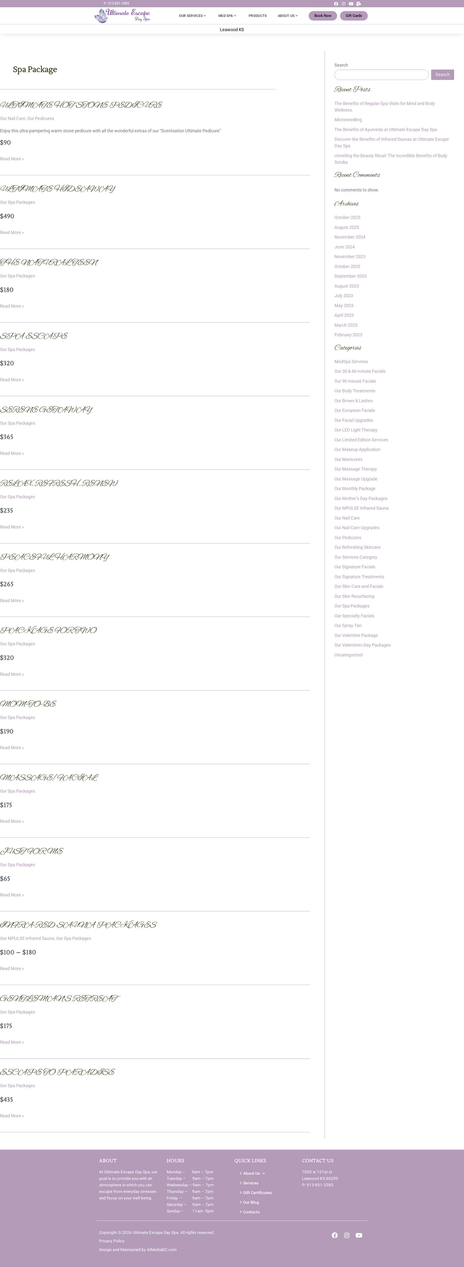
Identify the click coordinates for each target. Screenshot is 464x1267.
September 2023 (350, 276)
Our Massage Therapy (355, 469)
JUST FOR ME (31, 851)
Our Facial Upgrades (353, 420)
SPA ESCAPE (33, 336)
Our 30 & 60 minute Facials (359, 371)
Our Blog (251, 1202)
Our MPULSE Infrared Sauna (27, 938)
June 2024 (344, 246)
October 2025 (347, 217)
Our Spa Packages (17, 202)
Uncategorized (348, 654)
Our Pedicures (40, 118)
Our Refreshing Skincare (357, 547)
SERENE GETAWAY (46, 410)
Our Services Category (355, 557)
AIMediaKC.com (162, 1249)
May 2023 (344, 305)
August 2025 (346, 227)
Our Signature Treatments (359, 576)
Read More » (12, 158)
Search (341, 65)
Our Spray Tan (348, 625)
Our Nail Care (12, 118)
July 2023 (343, 295)
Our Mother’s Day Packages (360, 498)
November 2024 (349, 236)
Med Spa (225, 16)
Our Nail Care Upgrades (356, 527)
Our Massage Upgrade (355, 478)
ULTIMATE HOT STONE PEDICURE (81, 105)
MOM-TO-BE (28, 704)
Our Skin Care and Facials (358, 586)
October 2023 (347, 266)
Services (251, 1183)
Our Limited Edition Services (361, 439)
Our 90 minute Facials (355, 381)
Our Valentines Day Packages (362, 645)
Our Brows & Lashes (353, 400)
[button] (265, 1173)
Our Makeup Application (357, 449)
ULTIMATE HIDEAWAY (57, 189)
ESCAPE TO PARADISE (57, 1072)
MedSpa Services (351, 361)
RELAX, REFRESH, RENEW (58, 484)
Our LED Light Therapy (355, 429)
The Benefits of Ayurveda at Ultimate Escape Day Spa (385, 129)
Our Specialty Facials (354, 615)
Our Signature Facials (354, 566)
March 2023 (345, 325)
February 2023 (348, 334)
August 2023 (346, 286)
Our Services (191, 16)
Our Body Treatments (354, 390)
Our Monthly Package (355, 488)
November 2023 (349, 256)
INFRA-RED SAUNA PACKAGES (78, 925)
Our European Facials (354, 410)
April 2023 (344, 315)
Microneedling (348, 119)
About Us (286, 16)
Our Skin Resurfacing (354, 596)
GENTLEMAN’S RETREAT (58, 999)
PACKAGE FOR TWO (48, 631)
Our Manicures (348, 459)
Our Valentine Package (356, 635)
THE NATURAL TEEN (48, 263)
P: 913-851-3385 (116, 3)
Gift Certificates (257, 1192)
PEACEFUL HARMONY (54, 557)
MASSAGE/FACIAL (48, 778)
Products (258, 16)
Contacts (251, 1212)
